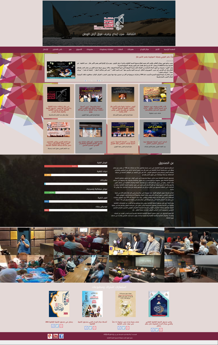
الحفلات (120, 49)
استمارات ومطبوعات (106, 49)
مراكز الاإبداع (144, 49)
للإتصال (45, 49)
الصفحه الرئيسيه (169, 49)
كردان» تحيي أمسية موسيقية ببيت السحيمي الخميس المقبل (155, 142)
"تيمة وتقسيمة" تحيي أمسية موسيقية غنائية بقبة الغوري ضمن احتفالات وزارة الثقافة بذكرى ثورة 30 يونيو (90, 109)
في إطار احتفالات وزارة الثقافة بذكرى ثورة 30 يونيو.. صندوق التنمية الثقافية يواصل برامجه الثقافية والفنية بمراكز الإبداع (58, 109)
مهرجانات (130, 49)
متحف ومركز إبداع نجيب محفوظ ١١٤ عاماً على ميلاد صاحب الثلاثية (125, 322)
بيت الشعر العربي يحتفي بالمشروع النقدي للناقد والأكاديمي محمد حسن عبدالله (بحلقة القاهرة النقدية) (58, 143)
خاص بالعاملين (58, 49)
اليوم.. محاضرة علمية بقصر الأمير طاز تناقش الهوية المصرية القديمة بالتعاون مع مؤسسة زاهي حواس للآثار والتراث (122, 109)
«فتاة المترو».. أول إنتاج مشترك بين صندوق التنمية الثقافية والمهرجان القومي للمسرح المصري (91, 143)
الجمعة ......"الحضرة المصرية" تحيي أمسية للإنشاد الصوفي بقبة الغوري (123, 142)
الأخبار (157, 49)
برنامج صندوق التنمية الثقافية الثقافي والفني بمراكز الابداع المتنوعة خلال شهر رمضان (159, 323)
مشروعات (90, 49)
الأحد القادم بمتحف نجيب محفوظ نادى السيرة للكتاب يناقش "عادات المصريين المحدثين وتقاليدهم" (155, 108)
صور (70, 49)
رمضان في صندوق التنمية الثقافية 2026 (59, 322)
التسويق (79, 49)
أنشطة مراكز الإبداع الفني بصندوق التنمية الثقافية (92, 322)
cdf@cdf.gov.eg (109, 334)
